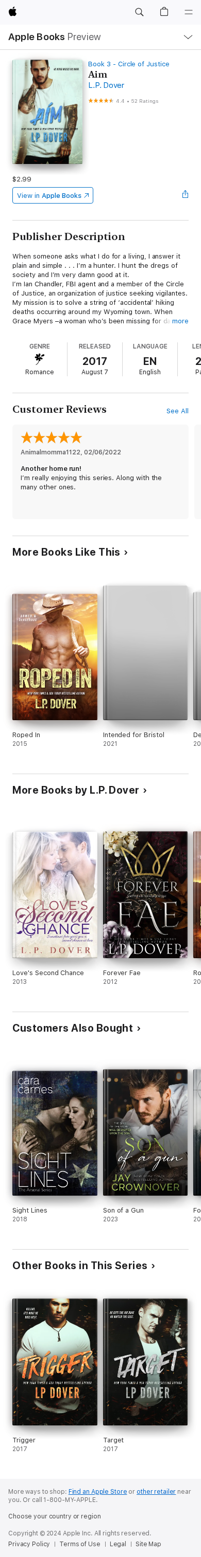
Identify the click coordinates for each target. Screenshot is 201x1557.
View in (49, 195)
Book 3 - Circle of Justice (128, 64)
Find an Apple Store (98, 1491)
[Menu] (188, 12)
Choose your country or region (54, 1516)
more (180, 321)
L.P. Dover (106, 85)
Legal (118, 1544)
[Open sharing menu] (185, 195)
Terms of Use (79, 1544)
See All (177, 411)
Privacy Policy (29, 1544)
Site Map (148, 1544)
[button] (139, 12)
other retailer (156, 1491)
